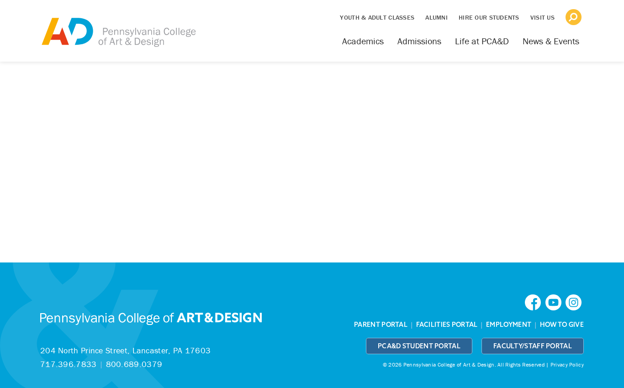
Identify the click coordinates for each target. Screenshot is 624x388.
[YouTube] (555, 301)
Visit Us (542, 17)
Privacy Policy (567, 364)
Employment (508, 324)
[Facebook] (535, 301)
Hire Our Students (489, 17)
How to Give (562, 324)
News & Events (551, 41)
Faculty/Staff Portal (532, 346)
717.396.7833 (68, 364)
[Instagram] (575, 301)
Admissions (419, 41)
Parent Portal (380, 324)
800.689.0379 (134, 364)
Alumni (436, 17)
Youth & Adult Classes (377, 17)
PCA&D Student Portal (419, 346)
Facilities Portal (447, 324)
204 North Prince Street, (125, 350)
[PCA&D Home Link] (118, 26)
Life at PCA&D (482, 41)
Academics (363, 41)
